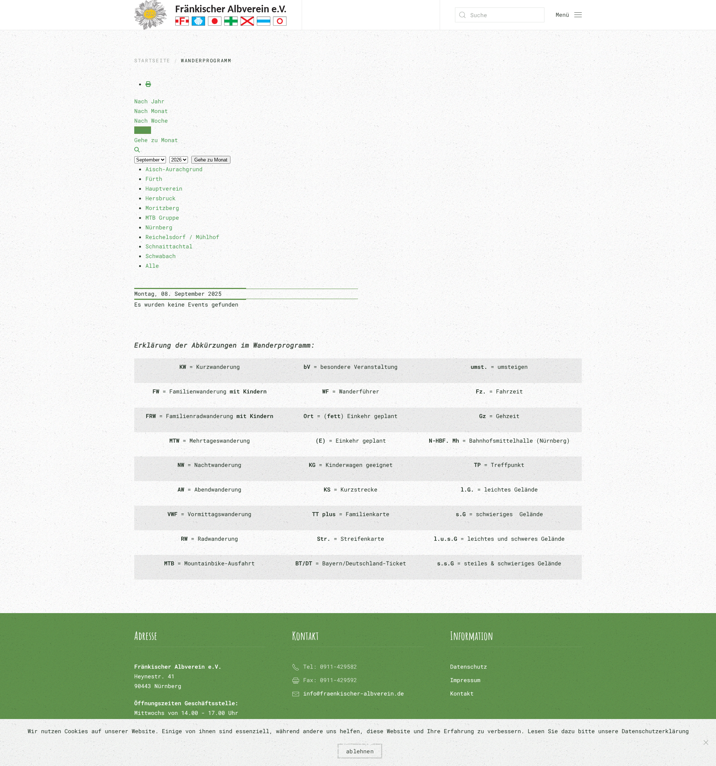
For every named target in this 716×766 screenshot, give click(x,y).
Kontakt (462, 693)
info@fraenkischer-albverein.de (353, 693)
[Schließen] (706, 742)
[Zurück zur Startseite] (210, 15)
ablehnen (360, 751)
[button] (569, 15)
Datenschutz (468, 666)
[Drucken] (148, 84)
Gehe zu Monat (210, 160)
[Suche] (137, 149)
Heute (142, 130)
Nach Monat (151, 110)
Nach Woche (151, 120)
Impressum (465, 680)
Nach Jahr (149, 101)
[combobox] (499, 14)
